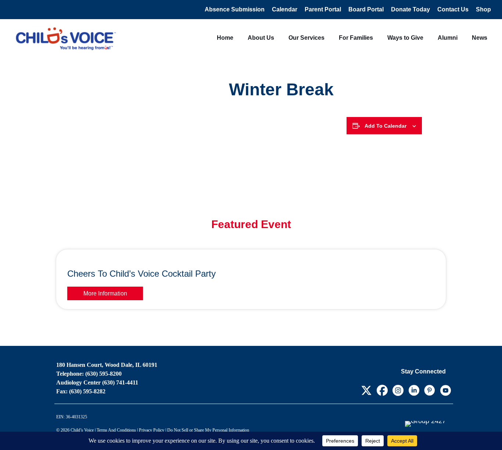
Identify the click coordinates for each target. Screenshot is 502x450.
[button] (366, 390)
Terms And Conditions (116, 430)
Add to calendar (385, 126)
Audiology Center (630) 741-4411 (97, 382)
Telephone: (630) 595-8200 (89, 374)
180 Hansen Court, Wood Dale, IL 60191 (106, 365)
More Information (105, 293)
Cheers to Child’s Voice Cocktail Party (141, 274)
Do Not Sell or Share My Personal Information (208, 430)
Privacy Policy (151, 430)
